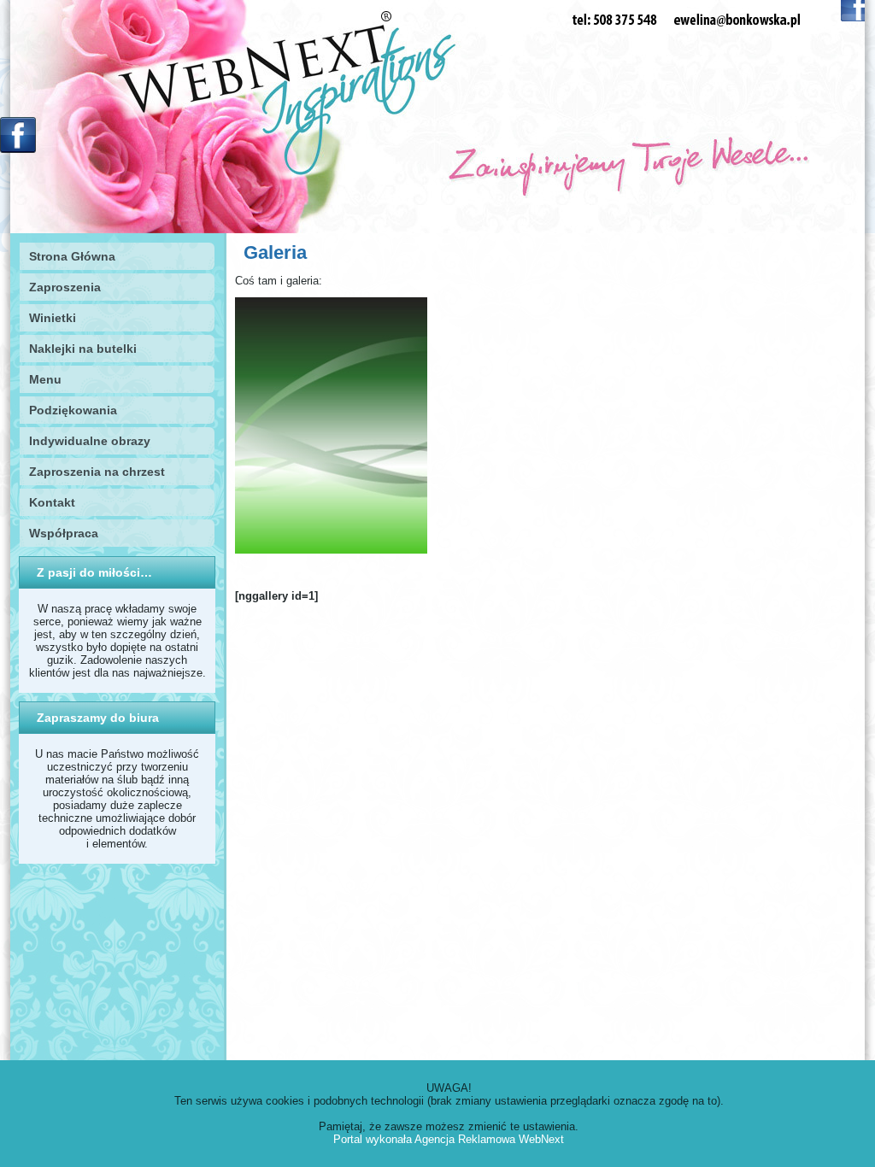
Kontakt (52, 502)
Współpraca (63, 533)
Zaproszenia (65, 287)
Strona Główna (72, 256)
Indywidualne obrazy (89, 441)
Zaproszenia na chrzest (97, 471)
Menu (45, 379)
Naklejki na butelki (83, 348)
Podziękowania (73, 410)
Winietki (52, 318)
